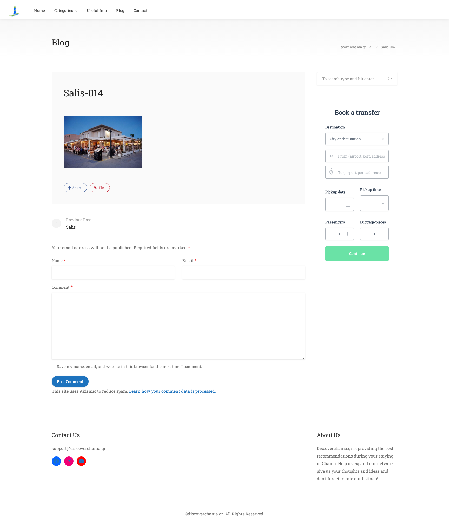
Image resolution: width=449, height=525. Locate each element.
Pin (101, 187)
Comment (62, 287)
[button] (331, 234)
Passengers (335, 222)
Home (39, 10)
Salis (78, 223)
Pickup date (335, 192)
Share (77, 187)
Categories (63, 10)
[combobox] (357, 156)
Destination (335, 127)
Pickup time (370, 189)
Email (189, 260)
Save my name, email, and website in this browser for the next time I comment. (129, 366)
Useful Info (97, 10)
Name (59, 260)
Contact (140, 10)
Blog (120, 10)
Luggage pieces (373, 222)
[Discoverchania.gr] (14, 10)
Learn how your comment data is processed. (172, 391)
